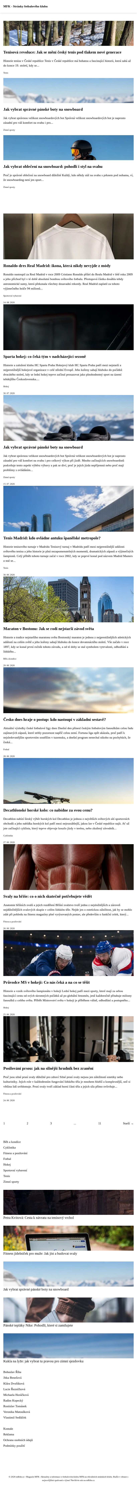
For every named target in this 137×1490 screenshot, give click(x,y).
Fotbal (6, 749)
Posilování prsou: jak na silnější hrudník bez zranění (48, 1068)
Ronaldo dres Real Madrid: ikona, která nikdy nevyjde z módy (57, 266)
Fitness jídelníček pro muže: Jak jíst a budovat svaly (40, 1253)
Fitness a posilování (12, 921)
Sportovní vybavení (12, 296)
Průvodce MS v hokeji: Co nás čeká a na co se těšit (46, 982)
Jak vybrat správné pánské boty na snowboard (43, 109)
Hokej (6, 386)
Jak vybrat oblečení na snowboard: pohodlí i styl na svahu (52, 166)
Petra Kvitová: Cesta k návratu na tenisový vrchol (38, 1218)
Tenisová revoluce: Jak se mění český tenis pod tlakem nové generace (62, 52)
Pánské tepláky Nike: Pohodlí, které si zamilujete (38, 1325)
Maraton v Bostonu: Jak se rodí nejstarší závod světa (48, 628)
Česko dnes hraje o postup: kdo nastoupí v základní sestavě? (54, 719)
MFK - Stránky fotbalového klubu (25, 6)
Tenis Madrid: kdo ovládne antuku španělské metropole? (52, 538)
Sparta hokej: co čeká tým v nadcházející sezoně (44, 356)
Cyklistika (8, 835)
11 (99, 1123)
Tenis (5, 73)
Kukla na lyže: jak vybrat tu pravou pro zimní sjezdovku (43, 1361)
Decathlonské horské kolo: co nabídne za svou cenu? (48, 810)
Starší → (128, 1123)
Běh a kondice (9, 659)
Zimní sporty (9, 130)
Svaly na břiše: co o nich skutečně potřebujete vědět (47, 896)
